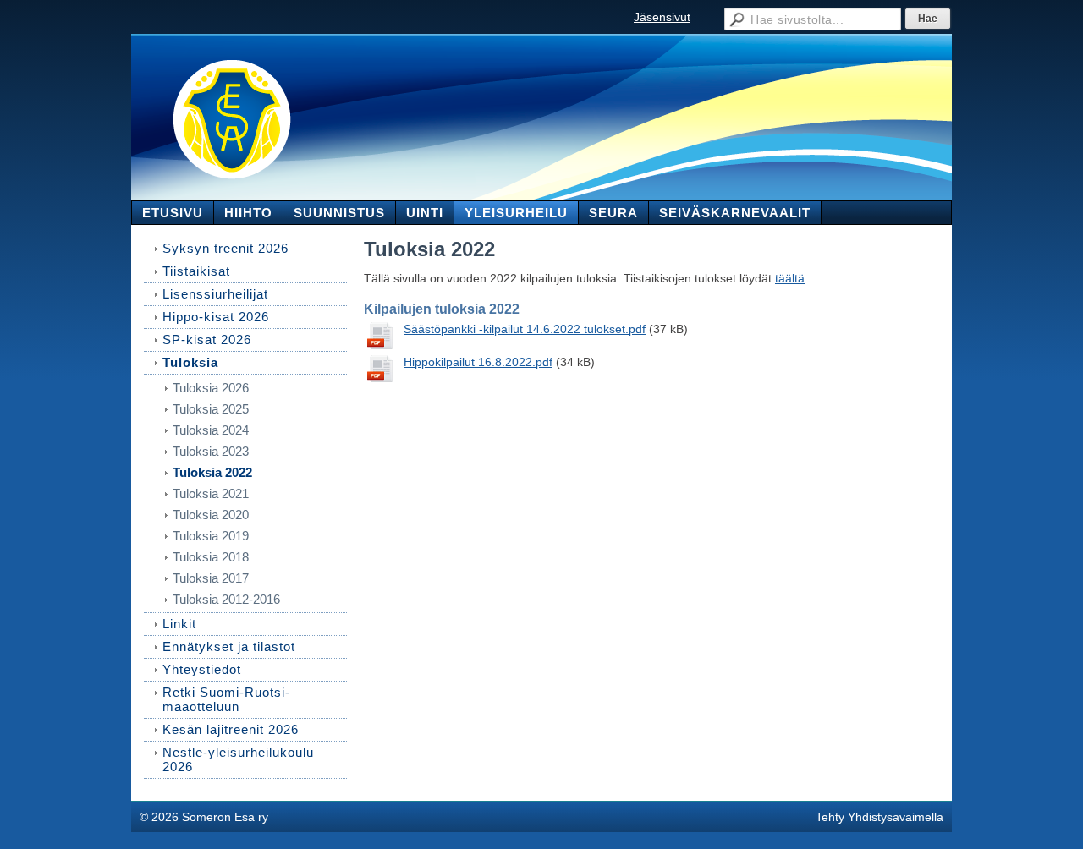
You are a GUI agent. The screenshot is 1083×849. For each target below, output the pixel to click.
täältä (790, 278)
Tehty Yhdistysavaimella (879, 817)
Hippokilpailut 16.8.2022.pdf (478, 362)
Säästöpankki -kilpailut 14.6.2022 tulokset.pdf (525, 329)
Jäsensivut (662, 17)
